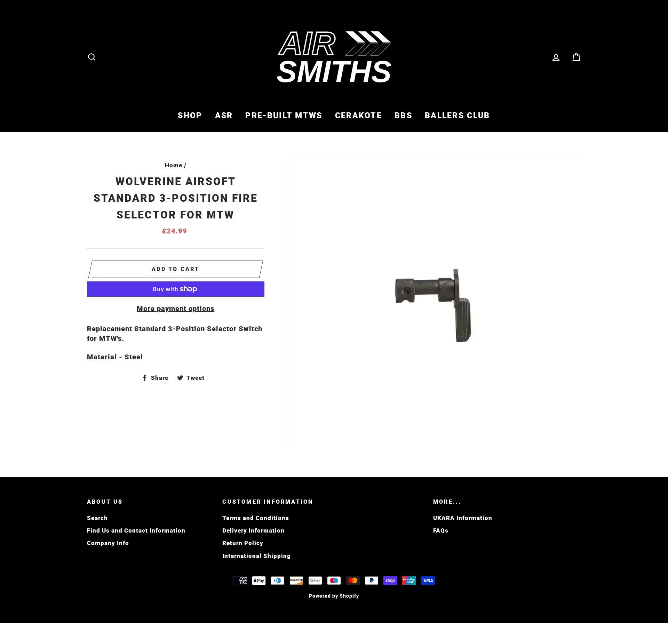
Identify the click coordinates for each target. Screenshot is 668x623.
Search (97, 517)
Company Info (108, 543)
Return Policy (242, 543)
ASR (224, 115)
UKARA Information (462, 517)
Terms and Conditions (255, 517)
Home (173, 165)
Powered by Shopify (334, 596)
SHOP (190, 115)
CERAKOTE (358, 115)
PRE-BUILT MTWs (283, 115)
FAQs (440, 530)
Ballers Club (457, 115)
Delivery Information (253, 530)
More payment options (175, 308)
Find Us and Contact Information (136, 530)
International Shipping (256, 555)
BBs (403, 115)
